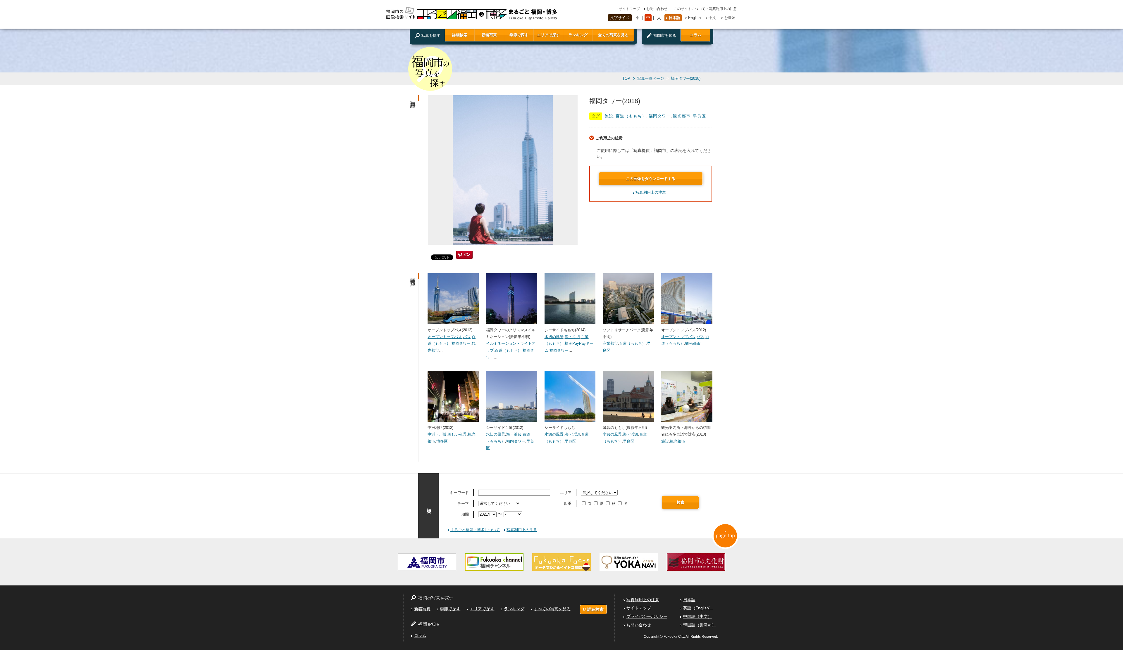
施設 (608, 116)
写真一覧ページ (650, 79)
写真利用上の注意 (650, 192)
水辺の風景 (554, 336)
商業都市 (610, 343)
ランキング (578, 35)
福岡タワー (660, 116)
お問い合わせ (656, 9)
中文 (712, 17)
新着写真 (489, 35)
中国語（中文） (697, 616)
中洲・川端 (437, 434)
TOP (626, 79)
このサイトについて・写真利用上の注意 (705, 9)
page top (725, 535)
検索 (680, 502)
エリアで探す (548, 35)
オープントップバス (445, 336)
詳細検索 (459, 35)
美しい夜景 (457, 434)
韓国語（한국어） (699, 625)
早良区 (699, 116)
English (694, 17)
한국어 (730, 17)
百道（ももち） (631, 116)
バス (467, 336)
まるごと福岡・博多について (475, 530)
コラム (695, 35)
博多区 (442, 441)
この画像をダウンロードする (650, 178)
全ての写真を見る (613, 35)
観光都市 (681, 116)
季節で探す (518, 35)
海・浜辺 (572, 336)
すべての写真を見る (552, 608)
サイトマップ (629, 9)
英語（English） (698, 608)
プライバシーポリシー (646, 616)
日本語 (674, 17)
